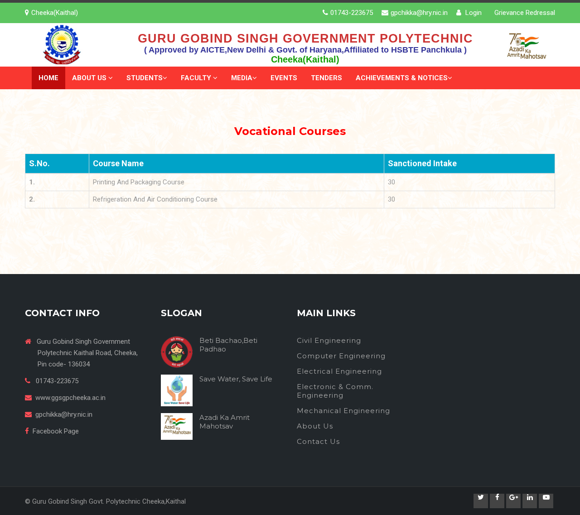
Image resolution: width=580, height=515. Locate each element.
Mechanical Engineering (343, 410)
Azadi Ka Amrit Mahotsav (224, 421)
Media (241, 78)
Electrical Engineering (339, 371)
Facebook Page (56, 431)
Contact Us (318, 441)
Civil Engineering (329, 340)
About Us (90, 78)
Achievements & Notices (402, 78)
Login (473, 13)
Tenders (326, 78)
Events (284, 78)
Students (144, 78)
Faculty (197, 78)
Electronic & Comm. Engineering (335, 390)
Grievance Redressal (524, 13)
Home (48, 78)
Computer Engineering (341, 355)
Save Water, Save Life (235, 379)
